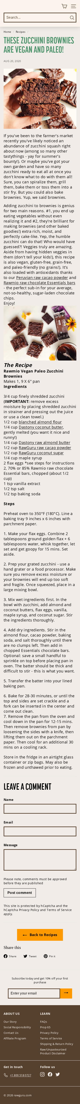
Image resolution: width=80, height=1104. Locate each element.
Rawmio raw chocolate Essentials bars (39, 282)
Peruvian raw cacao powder (42, 277)
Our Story (10, 1022)
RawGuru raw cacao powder (45, 447)
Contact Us (11, 1033)
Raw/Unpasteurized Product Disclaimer (53, 1051)
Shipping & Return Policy (56, 1044)
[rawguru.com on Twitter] (57, 1074)
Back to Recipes (43, 934)
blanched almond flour (40, 421)
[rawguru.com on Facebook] (50, 1074)
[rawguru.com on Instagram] (42, 1074)
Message (11, 845)
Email (8, 822)
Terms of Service (59, 910)
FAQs (43, 1022)
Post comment (19, 893)
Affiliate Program (15, 1038)
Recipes (21, 31)
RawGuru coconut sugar (41, 452)
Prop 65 (45, 1027)
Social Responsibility (17, 1027)
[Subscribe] (66, 993)
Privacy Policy (29, 910)
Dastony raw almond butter (44, 442)
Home (7, 31)
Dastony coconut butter (41, 427)
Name (9, 799)
